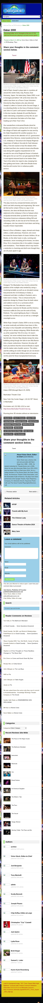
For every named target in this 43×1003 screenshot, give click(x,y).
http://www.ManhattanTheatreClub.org (17, 409)
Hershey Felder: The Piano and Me (22, 830)
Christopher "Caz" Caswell (21, 922)
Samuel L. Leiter (17, 960)
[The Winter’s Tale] (7, 800)
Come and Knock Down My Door (22, 658)
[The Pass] (7, 808)
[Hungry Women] (7, 825)
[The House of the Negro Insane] (7, 742)
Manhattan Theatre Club (12, 424)
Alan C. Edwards (19, 418)
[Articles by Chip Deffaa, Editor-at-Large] (7, 917)
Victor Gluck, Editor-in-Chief (30, 40)
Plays (10, 25)
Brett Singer (15, 951)
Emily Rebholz (9, 421)
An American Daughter (18, 788)
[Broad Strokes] (7, 783)
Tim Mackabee (19, 434)
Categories (7, 728)
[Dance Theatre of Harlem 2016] (7, 527)
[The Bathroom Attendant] (7, 750)
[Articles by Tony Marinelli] (7, 879)
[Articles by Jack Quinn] (7, 936)
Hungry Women (16, 822)
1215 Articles (28, 457)
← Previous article (11, 491)
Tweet (14, 55)
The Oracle (15, 695)
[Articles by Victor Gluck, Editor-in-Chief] (7, 860)
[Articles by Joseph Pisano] (7, 907)
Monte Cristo (15, 707)
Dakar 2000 (31, 418)
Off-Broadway (9, 42)
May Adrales (8, 428)
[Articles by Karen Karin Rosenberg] (7, 974)
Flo (10, 674)
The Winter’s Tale (17, 797)
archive (13, 847)
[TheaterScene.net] (22, 9)
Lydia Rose (15, 941)
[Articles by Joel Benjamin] (7, 870)
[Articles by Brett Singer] (7, 955)
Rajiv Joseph (28, 431)
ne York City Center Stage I (13, 431)
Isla (13, 772)
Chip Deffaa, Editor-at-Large (21, 913)
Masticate (14, 763)
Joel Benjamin (16, 866)
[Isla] (7, 775)
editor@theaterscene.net (11, 596)
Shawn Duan (8, 434)
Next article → (33, 491)
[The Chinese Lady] (7, 520)
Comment (8, 547)
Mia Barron (18, 428)
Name (6, 562)
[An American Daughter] (7, 792)
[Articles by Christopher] (7, 926)
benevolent (15, 21)
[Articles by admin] (7, 888)
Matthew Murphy (28, 424)
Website (7, 573)
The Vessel (15, 813)
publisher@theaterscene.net (13, 592)
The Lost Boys (19, 669)
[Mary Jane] (7, 533)
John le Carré (33, 421)
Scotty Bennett (16, 894)
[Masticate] (7, 767)
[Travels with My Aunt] (7, 513)
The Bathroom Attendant (20, 620)
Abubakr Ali (8, 418)
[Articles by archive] (7, 851)
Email (6, 567)
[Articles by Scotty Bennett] (7, 898)
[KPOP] (7, 507)
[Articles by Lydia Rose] (7, 945)
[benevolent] (7, 758)
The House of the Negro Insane (21, 739)
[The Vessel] (7, 817)
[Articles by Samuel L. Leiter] (7, 964)
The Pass (14, 805)
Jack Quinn (15, 932)
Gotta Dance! (18, 664)
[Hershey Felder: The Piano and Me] (7, 833)
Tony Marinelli (16, 875)
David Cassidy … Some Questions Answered (20, 626)
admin (13, 884)
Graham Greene (21, 421)
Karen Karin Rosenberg (20, 970)
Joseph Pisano (16, 903)
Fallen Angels (19, 679)
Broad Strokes (16, 780)
